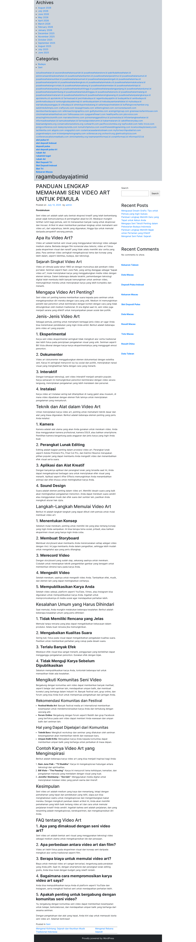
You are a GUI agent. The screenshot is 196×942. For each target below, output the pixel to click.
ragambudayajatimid (62, 176)
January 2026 (45, 30)
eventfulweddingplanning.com (115, 127)
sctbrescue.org (93, 133)
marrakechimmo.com (73, 117)
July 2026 (43, 11)
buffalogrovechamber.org (136, 104)
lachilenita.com (43, 130)
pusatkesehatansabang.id (77, 85)
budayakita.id (124, 98)
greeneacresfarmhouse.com (144, 111)
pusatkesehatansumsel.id (74, 79)
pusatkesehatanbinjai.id (128, 85)
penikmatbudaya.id (45, 101)
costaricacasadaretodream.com (97, 130)
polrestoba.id (116, 117)
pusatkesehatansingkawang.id (103, 95)
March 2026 (44, 23)
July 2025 (43, 49)
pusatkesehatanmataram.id (49, 95)
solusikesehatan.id (45, 72)
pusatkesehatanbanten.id (80, 76)
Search (124, 188)
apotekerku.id (43, 98)
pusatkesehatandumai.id (139, 88)
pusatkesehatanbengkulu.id (74, 82)
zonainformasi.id (119, 136)
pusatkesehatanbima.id (75, 95)
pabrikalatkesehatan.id (119, 72)
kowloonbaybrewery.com (144, 127)
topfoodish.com (130, 123)
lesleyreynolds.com (67, 127)
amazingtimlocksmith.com (49, 117)
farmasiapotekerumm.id (90, 120)
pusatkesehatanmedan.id (103, 85)
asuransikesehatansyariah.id (69, 72)
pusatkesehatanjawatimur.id (107, 76)
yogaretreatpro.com (46, 133)
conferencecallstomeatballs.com (52, 136)
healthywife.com (114, 114)
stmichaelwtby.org (78, 136)
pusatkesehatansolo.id (109, 92)
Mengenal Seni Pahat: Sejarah (136, 236)
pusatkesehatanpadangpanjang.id (109, 88)
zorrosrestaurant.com (125, 108)
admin (69, 205)
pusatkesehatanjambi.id (48, 82)
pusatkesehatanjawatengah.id (103, 79)
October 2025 (45, 39)
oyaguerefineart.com (95, 114)
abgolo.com (58, 130)
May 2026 (43, 17)
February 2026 (45, 27)
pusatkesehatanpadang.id (49, 88)
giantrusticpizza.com (126, 133)
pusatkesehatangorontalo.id (50, 85)
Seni (40, 67)
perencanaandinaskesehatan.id (51, 76)
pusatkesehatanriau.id (130, 79)
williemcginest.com (104, 108)
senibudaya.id (139, 98)
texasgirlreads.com (84, 108)
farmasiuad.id (70, 98)
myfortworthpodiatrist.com (127, 130)
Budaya (42, 64)
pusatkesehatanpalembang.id (50, 92)
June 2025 (43, 52)
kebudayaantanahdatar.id (115, 101)
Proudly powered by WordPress (98, 938)
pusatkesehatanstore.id (95, 72)
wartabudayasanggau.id (48, 104)
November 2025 (46, 36)
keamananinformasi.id (100, 136)
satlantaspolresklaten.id (110, 104)
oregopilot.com (72, 130)
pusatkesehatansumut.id (134, 76)
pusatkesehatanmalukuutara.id (130, 82)
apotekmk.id (57, 98)
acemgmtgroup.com (119, 111)
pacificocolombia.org (110, 123)
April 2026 (43, 20)
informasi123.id (136, 136)
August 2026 (44, 7)
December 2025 (46, 33)
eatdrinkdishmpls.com (47, 108)
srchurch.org (108, 133)
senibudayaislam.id (92, 101)
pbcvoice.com (130, 114)
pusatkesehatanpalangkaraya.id (135, 95)
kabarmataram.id (111, 120)
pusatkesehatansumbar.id (49, 79)
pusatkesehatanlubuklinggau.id (81, 92)
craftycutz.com (66, 108)
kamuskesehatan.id (68, 120)
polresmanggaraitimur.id (97, 117)
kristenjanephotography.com (71, 133)
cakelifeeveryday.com (132, 120)
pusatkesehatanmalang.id (134, 92)
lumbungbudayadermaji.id (69, 101)
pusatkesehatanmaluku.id (101, 82)
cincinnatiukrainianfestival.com (51, 114)
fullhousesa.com (76, 114)
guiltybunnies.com (99, 111)
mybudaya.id (134, 101)
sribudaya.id (67, 104)
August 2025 (44, 46)
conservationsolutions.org (70, 123)
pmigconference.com (46, 127)
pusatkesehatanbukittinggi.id (77, 88)
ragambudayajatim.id (106, 98)
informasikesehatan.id (47, 120)
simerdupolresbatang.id (86, 104)
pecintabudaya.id (86, 98)
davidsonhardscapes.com (49, 111)
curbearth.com (91, 123)
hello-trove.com (146, 123)
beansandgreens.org (46, 123)
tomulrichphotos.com (88, 127)
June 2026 (43, 14)
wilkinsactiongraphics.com (75, 111)
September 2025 (46, 43)
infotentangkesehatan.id (136, 117)
